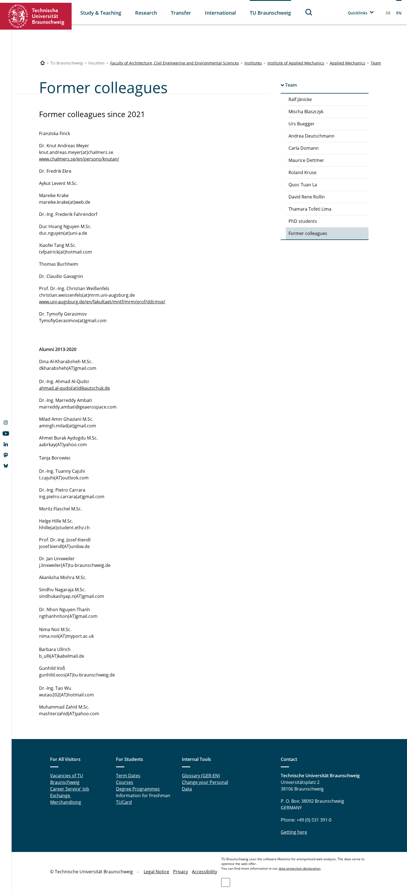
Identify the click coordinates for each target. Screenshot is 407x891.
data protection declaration (299, 868)
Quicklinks (357, 13)
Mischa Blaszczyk (305, 112)
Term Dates (128, 776)
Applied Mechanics (347, 63)
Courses (124, 782)
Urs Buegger (301, 124)
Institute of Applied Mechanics (295, 63)
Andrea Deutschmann (311, 136)
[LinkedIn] (5, 444)
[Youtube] (5, 434)
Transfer (181, 12)
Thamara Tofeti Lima (309, 209)
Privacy (180, 872)
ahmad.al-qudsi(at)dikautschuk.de (74, 388)
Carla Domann (303, 148)
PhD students (302, 221)
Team (376, 63)
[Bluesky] (5, 466)
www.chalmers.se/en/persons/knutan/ (79, 159)
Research (146, 12)
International (220, 12)
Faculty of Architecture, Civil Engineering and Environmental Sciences (174, 63)
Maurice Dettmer (306, 160)
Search (309, 12)
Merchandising (65, 802)
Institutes (253, 63)
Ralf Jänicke (300, 99)
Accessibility (204, 872)
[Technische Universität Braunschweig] (36, 16)
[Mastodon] (5, 455)
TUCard (124, 802)
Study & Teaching (100, 12)
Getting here (294, 832)
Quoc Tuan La (302, 185)
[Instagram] (5, 423)
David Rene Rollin (306, 197)
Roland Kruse (302, 172)
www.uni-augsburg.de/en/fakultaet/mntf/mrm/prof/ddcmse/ (102, 302)
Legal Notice (156, 872)
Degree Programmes (138, 789)
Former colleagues (307, 233)
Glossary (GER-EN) (201, 776)
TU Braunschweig (270, 12)
